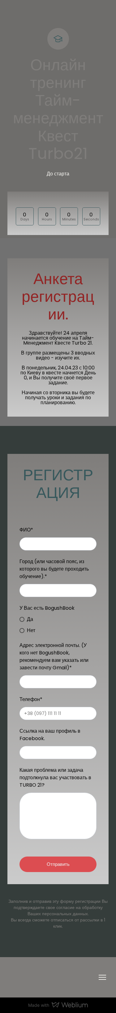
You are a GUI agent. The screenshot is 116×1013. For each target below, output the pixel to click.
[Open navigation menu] (102, 977)
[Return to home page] (51, 977)
